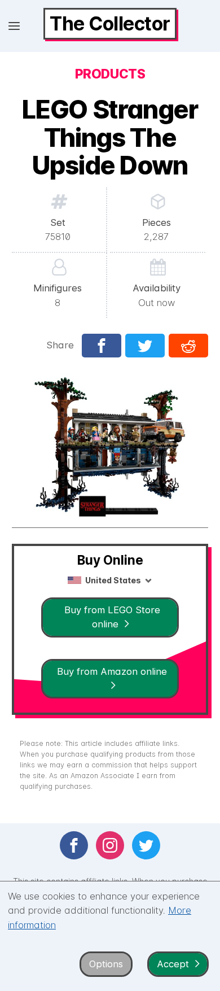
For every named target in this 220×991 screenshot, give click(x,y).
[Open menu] (14, 26)
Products (110, 74)
